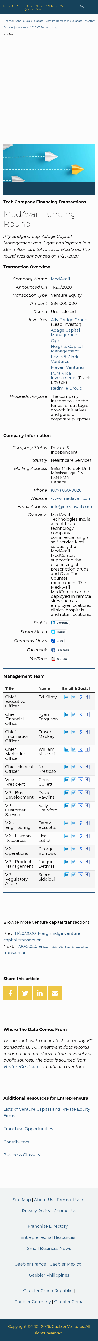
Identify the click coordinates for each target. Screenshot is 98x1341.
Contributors (16, 1141)
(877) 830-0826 (66, 490)
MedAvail (60, 279)
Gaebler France (30, 1264)
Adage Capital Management (65, 332)
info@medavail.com (71, 506)
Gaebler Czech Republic (47, 1290)
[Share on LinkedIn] (40, 993)
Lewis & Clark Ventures (64, 359)
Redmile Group (66, 388)
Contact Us (65, 1210)
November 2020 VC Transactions (37, 27)
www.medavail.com (71, 498)
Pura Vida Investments (63, 375)
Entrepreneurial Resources (48, 1237)
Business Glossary (21, 1154)
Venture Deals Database (29, 20)
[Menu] (91, 6)
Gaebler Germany (32, 1301)
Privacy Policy (36, 1210)
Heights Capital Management (67, 349)
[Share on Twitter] (25, 993)
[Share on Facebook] (10, 993)
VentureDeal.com (21, 1066)
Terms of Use (70, 1199)
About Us (43, 1199)
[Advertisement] (49, 91)
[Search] (82, 6)
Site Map (22, 1199)
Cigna (57, 340)
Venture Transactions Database (64, 20)
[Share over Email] (55, 993)
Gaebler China (69, 1301)
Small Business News (49, 1248)
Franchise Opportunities (28, 1128)
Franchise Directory (48, 1226)
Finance (8, 20)
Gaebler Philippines (49, 1275)
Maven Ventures (67, 367)
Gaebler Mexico (65, 1264)
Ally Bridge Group (69, 319)
